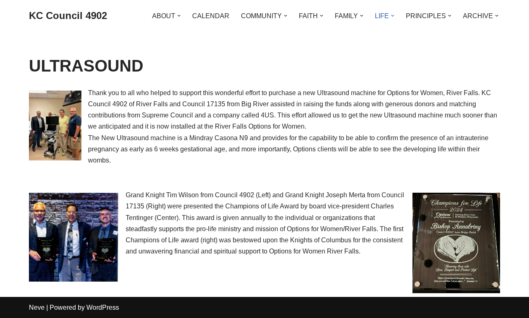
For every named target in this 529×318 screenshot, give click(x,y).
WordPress (102, 307)
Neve (37, 307)
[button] (179, 15)
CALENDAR (210, 15)
